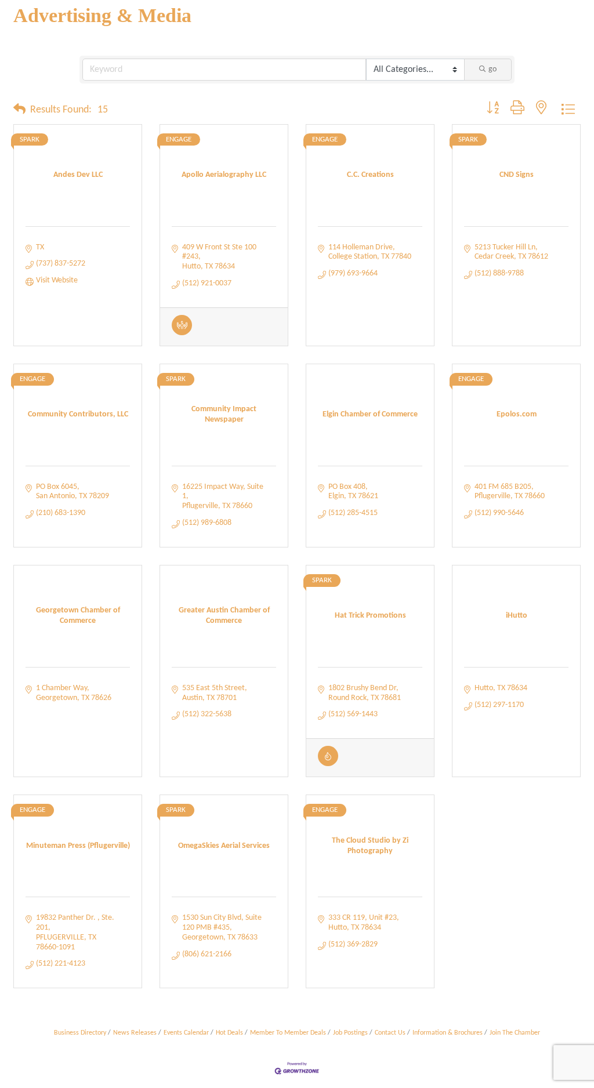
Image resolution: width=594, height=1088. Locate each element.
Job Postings (350, 1032)
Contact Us (390, 1032)
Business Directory (80, 1032)
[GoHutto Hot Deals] (328, 764)
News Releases (135, 1032)
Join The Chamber (515, 1032)
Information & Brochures (447, 1032)
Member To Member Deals (288, 1032)
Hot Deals (229, 1032)
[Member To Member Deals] (182, 333)
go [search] (492, 69)
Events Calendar (186, 1032)
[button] (19, 110)
